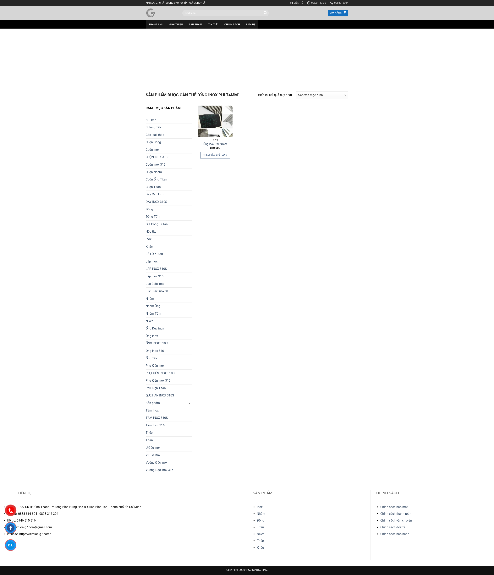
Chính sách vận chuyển (396, 520)
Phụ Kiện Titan (156, 388)
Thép (149, 432)
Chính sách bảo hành (394, 534)
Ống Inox (152, 336)
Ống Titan (152, 358)
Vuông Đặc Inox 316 (159, 470)
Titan (149, 440)
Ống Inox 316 (155, 351)
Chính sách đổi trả (392, 527)
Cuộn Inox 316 (155, 164)
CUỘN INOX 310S (157, 157)
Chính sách (232, 24)
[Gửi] (265, 13)
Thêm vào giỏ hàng (215, 155)
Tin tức (213, 24)
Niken (149, 321)
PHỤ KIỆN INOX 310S (160, 373)
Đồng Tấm (153, 216)
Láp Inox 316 (154, 276)
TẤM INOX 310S (157, 418)
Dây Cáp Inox (155, 194)
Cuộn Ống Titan (156, 179)
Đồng (149, 209)
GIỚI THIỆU (176, 24)
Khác (149, 246)
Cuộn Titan (153, 187)
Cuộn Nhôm (154, 172)
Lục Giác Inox (155, 284)
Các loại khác (155, 135)
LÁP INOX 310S (156, 269)
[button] (338, 13)
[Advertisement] (247, 57)
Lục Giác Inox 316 (158, 291)
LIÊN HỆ (250, 24)
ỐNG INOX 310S (157, 343)
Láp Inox (151, 261)
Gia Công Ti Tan (157, 224)
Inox (148, 239)
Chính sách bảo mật (394, 507)
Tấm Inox (152, 410)
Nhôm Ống (153, 306)
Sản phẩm (195, 24)
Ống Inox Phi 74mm (215, 144)
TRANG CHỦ (156, 24)
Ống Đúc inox (155, 328)
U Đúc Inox (153, 448)
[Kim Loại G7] (161, 13)
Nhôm (150, 299)
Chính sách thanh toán (395, 514)
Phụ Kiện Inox (155, 366)
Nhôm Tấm (153, 313)
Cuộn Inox (152, 150)
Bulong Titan (154, 127)
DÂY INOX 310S (156, 202)
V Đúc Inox (153, 455)
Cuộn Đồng (153, 142)
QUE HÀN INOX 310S (160, 395)
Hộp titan (152, 231)
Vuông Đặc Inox (156, 462)
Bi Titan (151, 120)
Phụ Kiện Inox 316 (158, 380)
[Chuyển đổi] (189, 403)
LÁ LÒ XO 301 (155, 254)
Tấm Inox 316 (155, 425)
